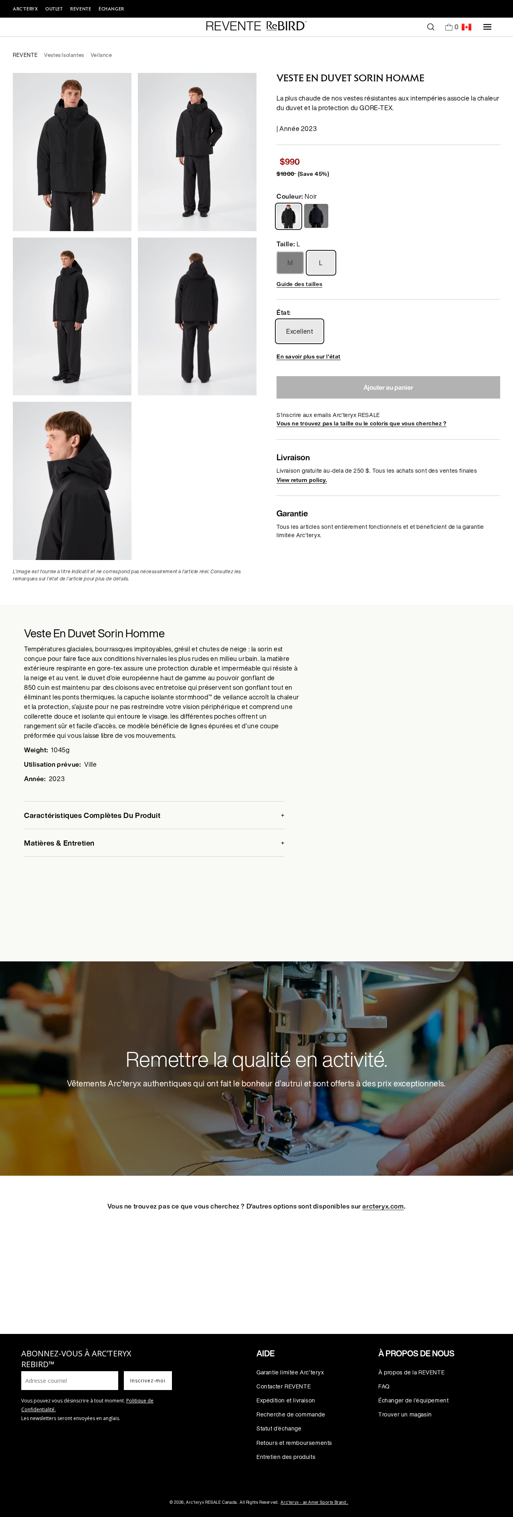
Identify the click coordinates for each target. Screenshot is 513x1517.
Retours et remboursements (294, 1442)
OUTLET (54, 9)
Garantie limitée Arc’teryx (290, 1372)
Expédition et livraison (285, 1400)
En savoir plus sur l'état (309, 356)
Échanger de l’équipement (413, 1400)
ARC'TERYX (25, 9)
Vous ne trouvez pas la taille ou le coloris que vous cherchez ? (361, 423)
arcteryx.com (383, 1206)
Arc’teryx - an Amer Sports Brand (314, 1502)
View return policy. (302, 480)
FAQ (384, 1386)
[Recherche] (431, 27)
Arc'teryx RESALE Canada (211, 1502)
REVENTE (80, 9)
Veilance (101, 55)
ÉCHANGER (111, 9)
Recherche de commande (290, 1414)
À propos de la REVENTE (411, 1372)
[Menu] (487, 27)
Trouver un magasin (405, 1414)
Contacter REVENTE (283, 1386)
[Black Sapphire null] (317, 216)
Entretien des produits (285, 1457)
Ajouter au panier (388, 387)
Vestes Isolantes (64, 55)
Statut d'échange (279, 1428)
